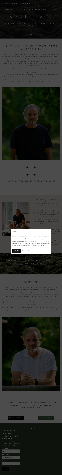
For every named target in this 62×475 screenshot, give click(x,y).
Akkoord (16, 251)
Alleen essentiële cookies (28, 251)
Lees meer (40, 246)
